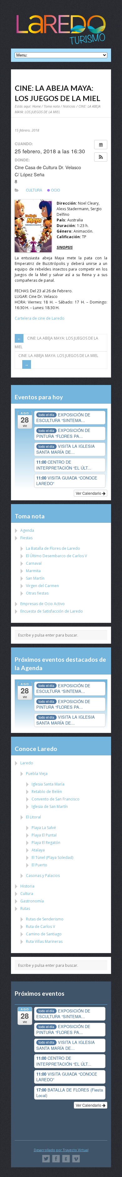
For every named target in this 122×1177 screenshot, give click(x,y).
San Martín (35, 578)
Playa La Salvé (44, 827)
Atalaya (38, 850)
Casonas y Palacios (43, 875)
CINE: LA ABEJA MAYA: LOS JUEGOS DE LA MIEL (56, 343)
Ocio (55, 190)
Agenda (27, 530)
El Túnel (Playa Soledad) (52, 857)
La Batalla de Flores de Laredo (53, 548)
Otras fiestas (37, 593)
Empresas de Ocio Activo (42, 603)
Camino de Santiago (44, 934)
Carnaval (34, 563)
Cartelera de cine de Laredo (39, 318)
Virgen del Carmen (42, 585)
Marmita (33, 570)
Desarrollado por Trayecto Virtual (61, 1149)
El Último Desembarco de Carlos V (56, 555)
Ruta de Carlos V (40, 926)
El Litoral (33, 817)
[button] (100, 157)
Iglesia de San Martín (50, 806)
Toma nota (52, 106)
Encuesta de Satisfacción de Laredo (51, 611)
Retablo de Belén (47, 791)
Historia (27, 886)
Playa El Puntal (44, 835)
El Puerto (39, 865)
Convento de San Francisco (55, 799)
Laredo (26, 763)
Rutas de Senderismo (45, 919)
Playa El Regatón (46, 842)
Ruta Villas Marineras (44, 941)
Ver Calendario (89, 493)
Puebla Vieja (37, 773)
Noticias (69, 106)
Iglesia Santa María (48, 784)
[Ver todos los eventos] (100, 144)
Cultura (34, 190)
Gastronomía (32, 901)
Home (36, 106)
